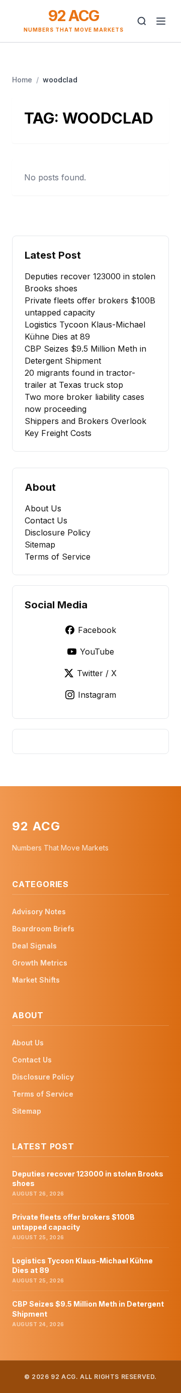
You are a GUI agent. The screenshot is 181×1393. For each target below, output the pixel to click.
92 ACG (73, 15)
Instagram (97, 695)
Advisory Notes (39, 911)
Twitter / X (97, 673)
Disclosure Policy (57, 532)
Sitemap (40, 545)
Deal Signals (34, 945)
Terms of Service (57, 557)
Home (22, 79)
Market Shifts (36, 980)
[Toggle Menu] (161, 21)
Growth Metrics (39, 962)
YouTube (97, 652)
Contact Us (46, 520)
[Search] (142, 21)
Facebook (97, 630)
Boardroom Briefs (43, 928)
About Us (43, 508)
